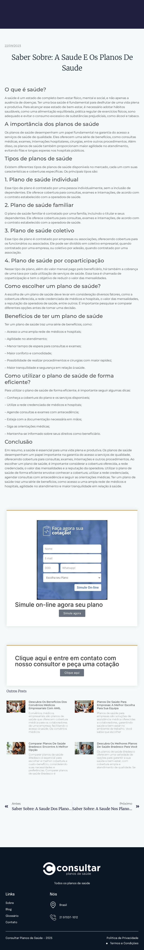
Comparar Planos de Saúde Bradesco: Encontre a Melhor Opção (48, 747)
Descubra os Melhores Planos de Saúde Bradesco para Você (117, 745)
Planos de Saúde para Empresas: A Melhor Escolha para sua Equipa (116, 705)
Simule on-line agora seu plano (59, 604)
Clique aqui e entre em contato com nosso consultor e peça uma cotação (67, 661)
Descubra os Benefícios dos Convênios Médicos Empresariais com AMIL (48, 705)
